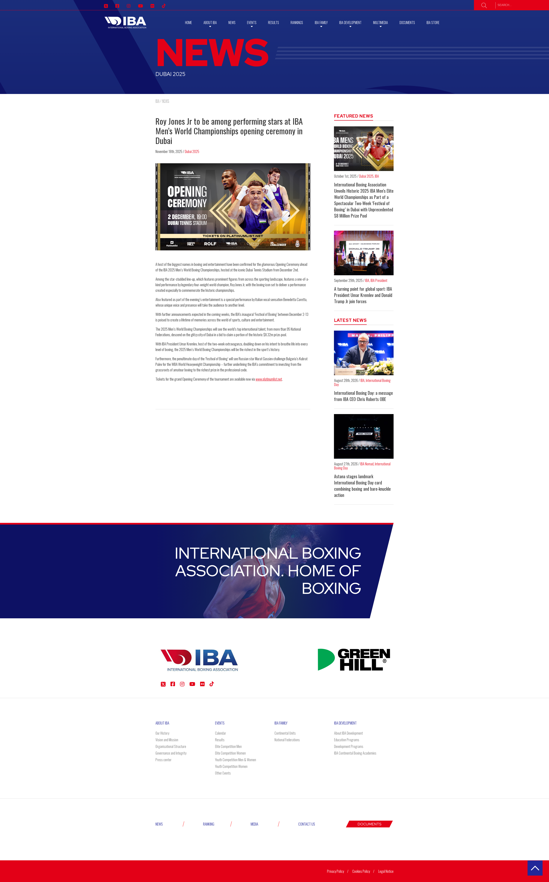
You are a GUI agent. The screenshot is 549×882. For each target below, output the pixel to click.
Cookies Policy (361, 871)
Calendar (220, 733)
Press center (163, 759)
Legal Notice (386, 871)
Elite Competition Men (228, 746)
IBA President (379, 280)
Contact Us (306, 824)
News (231, 22)
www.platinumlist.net (269, 379)
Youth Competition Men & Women (235, 759)
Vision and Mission (166, 739)
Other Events (223, 773)
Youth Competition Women (231, 766)
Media (254, 824)
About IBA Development (348, 733)
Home (188, 22)
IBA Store (433, 22)
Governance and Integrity (170, 753)
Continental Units (285, 733)
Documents (407, 22)
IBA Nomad (367, 463)
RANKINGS (297, 22)
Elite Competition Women (230, 753)
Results (273, 22)
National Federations (287, 739)
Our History (162, 733)
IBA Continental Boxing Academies (355, 753)
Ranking (208, 824)
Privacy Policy (335, 871)
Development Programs (348, 746)
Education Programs (346, 739)
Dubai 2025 (192, 151)
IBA (377, 176)
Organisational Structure (170, 746)
